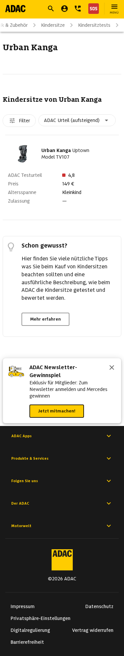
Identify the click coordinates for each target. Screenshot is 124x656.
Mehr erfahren (45, 319)
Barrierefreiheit (27, 642)
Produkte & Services (30, 458)
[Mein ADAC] (64, 9)
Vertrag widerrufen (92, 630)
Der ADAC (20, 503)
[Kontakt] (78, 9)
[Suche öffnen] (51, 8)
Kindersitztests (94, 25)
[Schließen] (112, 368)
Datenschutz (99, 606)
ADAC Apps (21, 436)
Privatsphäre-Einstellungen (40, 618)
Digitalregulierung (30, 630)
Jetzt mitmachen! (56, 411)
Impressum (23, 606)
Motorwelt (21, 525)
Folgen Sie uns (24, 481)
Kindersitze (53, 25)
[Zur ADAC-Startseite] (15, 8)
